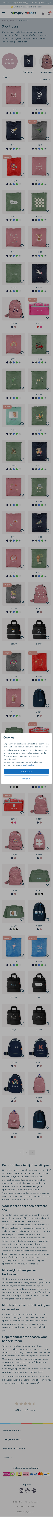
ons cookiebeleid (27, 765)
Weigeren (26, 778)
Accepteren (26, 771)
